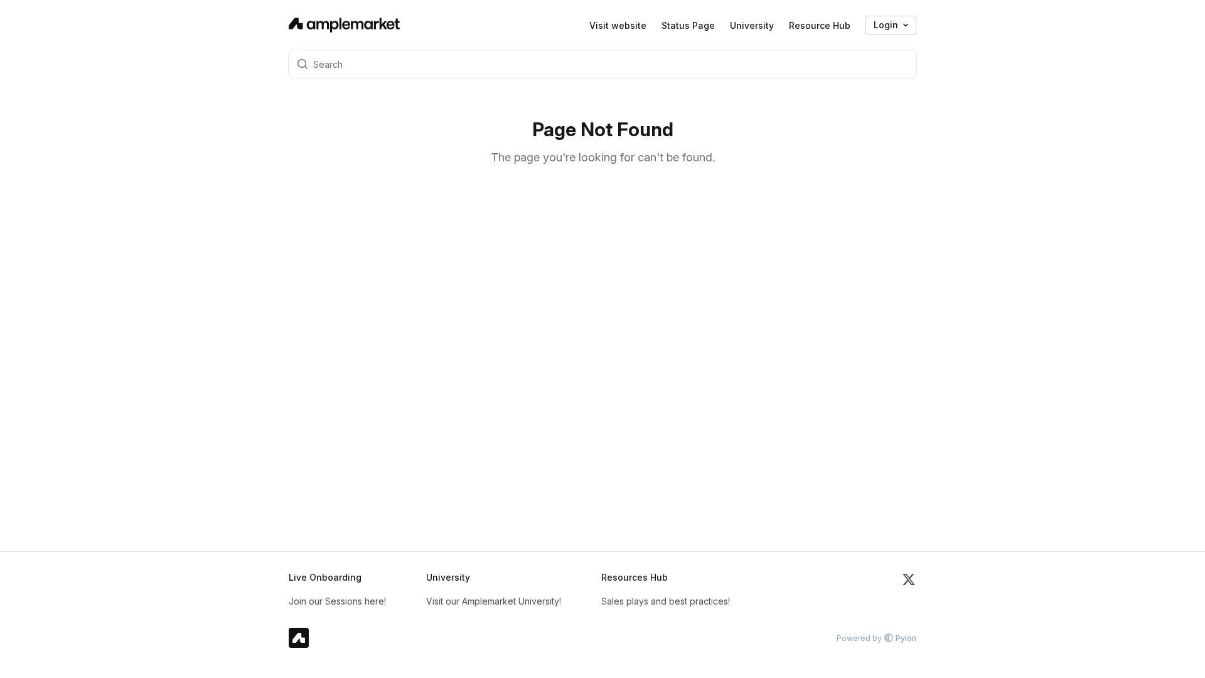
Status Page (688, 25)
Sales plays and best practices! (665, 601)
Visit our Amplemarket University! (493, 601)
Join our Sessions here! (337, 601)
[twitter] (908, 590)
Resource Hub (819, 25)
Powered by (876, 638)
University (752, 25)
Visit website (617, 25)
